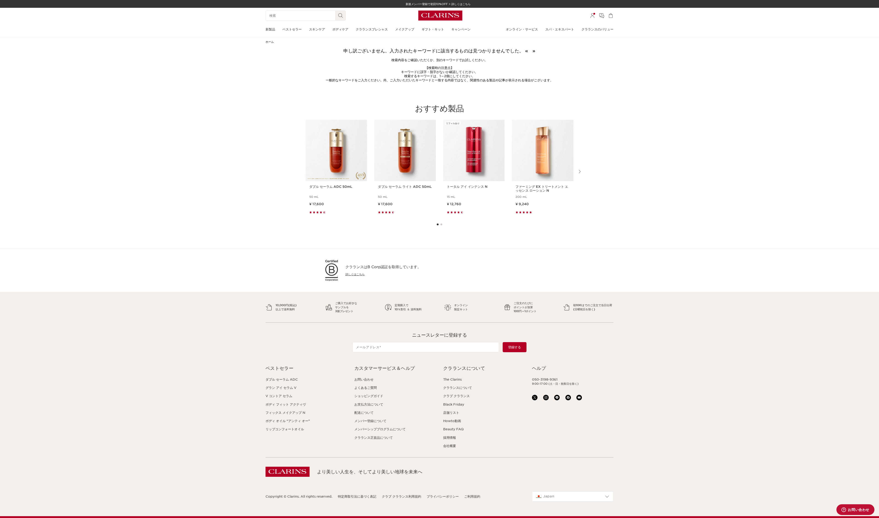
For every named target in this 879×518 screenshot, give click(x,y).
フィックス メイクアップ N (285, 412)
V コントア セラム (279, 396)
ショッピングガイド (368, 396)
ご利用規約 (472, 496)
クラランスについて (457, 388)
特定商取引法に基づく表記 (357, 496)
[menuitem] (592, 15)
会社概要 (449, 446)
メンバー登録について (370, 421)
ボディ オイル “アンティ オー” (288, 421)
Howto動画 (452, 421)
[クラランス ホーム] (440, 15)
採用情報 (449, 437)
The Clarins (452, 379)
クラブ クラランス (456, 396)
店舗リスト (451, 412)
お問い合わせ (364, 379)
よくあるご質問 (365, 388)
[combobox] (572, 496)
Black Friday (453, 404)
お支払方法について (368, 404)
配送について (364, 412)
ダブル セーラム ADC (282, 379)
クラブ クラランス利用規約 (401, 496)
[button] (306, 368)
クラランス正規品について (373, 437)
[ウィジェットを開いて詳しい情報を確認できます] (855, 510)
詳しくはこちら (355, 274)
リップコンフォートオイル (285, 429)
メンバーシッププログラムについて (380, 429)
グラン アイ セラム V (281, 388)
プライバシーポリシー (443, 496)
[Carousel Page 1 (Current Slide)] (438, 224)
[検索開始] (341, 16)
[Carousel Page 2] (441, 224)
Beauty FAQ (453, 429)
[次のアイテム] (579, 171)
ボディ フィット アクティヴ (286, 404)
